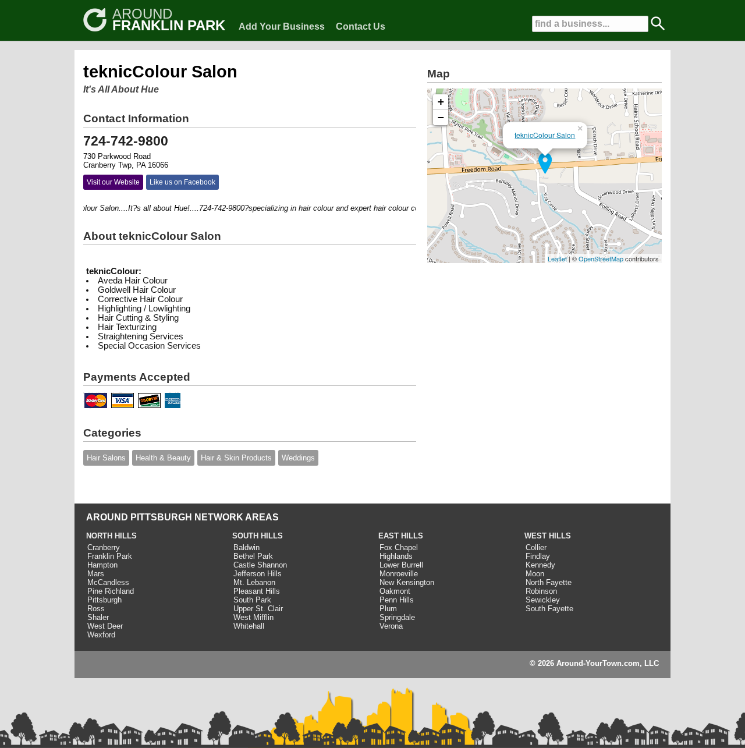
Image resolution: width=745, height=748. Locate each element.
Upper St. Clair (258, 608)
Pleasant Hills (256, 591)
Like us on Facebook (182, 182)
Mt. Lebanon (254, 582)
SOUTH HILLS (257, 535)
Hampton (102, 565)
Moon (535, 573)
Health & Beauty (163, 457)
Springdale (397, 617)
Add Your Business (282, 26)
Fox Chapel (398, 547)
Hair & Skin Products (236, 457)
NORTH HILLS (111, 535)
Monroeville (398, 573)
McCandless (108, 582)
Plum (388, 608)
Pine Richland (110, 591)
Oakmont (394, 591)
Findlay (538, 556)
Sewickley (543, 599)
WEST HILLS (547, 535)
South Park (252, 599)
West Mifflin (253, 617)
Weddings (298, 457)
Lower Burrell (401, 565)
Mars (95, 573)
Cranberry (103, 547)
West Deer (105, 626)
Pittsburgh (104, 599)
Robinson (541, 591)
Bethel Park (253, 556)
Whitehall (248, 626)
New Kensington (406, 582)
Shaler (98, 617)
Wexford (101, 634)
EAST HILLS (400, 535)
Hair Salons (106, 457)
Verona (391, 626)
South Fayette (549, 608)
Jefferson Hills (257, 573)
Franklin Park (109, 556)
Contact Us (360, 26)
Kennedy (540, 565)
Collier (536, 547)
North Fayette (549, 582)
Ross (96, 608)
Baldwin (246, 547)
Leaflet (557, 258)
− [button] (441, 117)
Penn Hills (396, 599)
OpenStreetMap (601, 258)
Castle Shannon (260, 565)
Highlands (396, 556)
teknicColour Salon (545, 135)
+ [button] (441, 101)
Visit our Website (113, 182)
